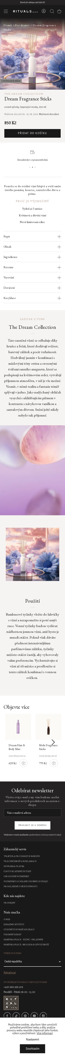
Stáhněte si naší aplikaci (19, 929)
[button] (59, 54)
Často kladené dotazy (17, 871)
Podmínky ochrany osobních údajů (26, 881)
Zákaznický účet (14, 924)
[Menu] (6, 11)
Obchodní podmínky (16, 876)
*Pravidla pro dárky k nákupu (22, 856)
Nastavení (32, 1039)
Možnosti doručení (49, 114)
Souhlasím (32, 1048)
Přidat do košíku (32, 133)
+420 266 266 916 (13, 987)
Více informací (45, 1033)
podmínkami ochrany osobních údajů (45, 835)
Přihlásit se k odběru (32, 825)
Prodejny (9, 902)
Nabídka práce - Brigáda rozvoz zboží (26, 944)
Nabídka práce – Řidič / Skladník (23, 939)
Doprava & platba (14, 866)
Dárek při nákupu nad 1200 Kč (32, 2)
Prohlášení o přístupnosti (20, 886)
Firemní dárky (12, 934)
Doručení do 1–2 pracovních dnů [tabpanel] (32, 160)
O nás (7, 919)
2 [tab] (32, 167)
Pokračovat (10, 972)
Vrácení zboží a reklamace (20, 861)
